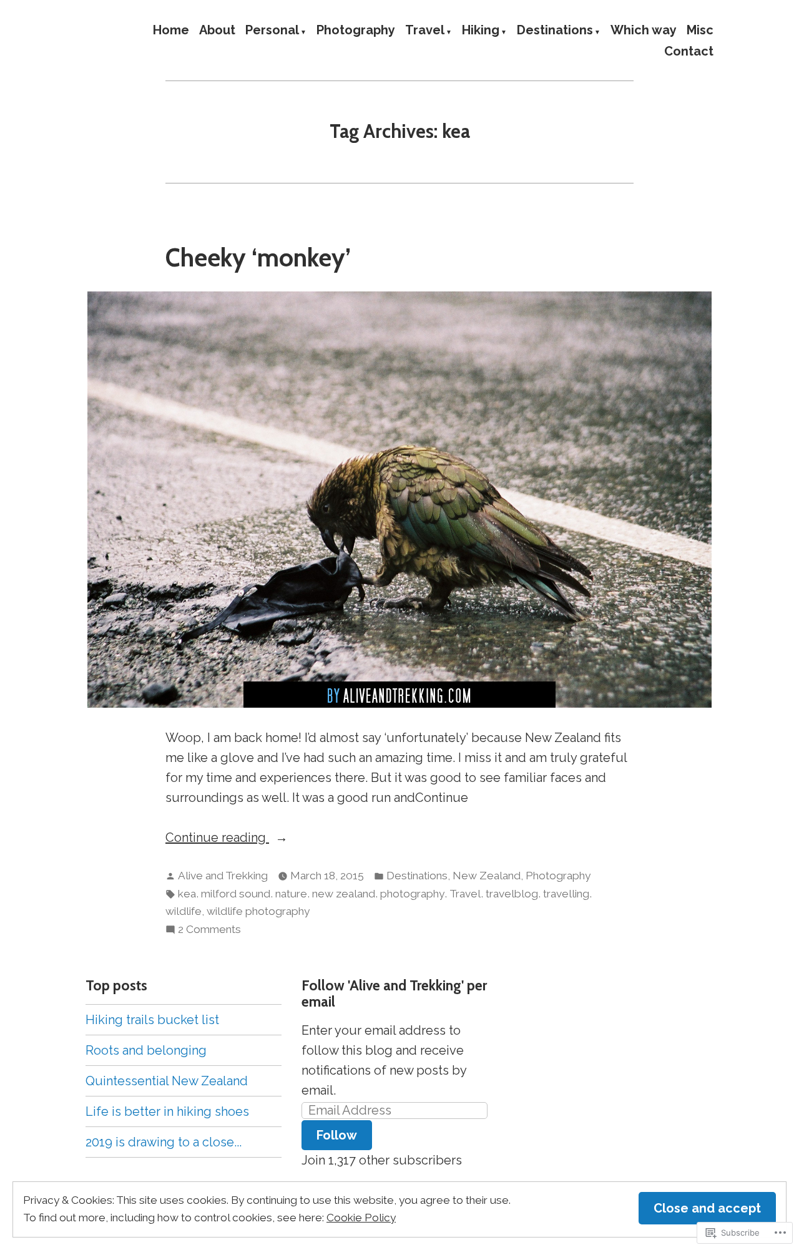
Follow (336, 1135)
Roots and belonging (146, 1050)
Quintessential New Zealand (167, 1080)
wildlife (183, 911)
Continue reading (217, 838)
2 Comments (209, 930)
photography (412, 893)
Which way (643, 30)
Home (171, 30)
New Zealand (487, 875)
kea (187, 893)
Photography (355, 30)
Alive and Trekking (223, 875)
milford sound (235, 893)
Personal (272, 30)
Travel (424, 30)
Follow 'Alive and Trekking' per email (394, 993)
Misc (700, 30)
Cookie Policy (361, 1217)
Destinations (555, 30)
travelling (566, 893)
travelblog (512, 893)
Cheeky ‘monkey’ (258, 257)
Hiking (480, 30)
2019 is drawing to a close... (164, 1142)
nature (291, 893)
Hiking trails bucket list (152, 1019)
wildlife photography (258, 911)
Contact (688, 51)
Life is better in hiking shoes (167, 1111)
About (217, 30)
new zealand (343, 893)
